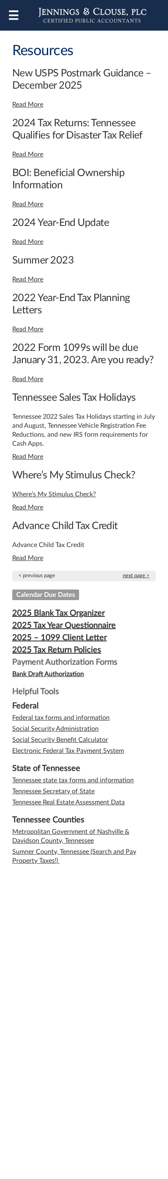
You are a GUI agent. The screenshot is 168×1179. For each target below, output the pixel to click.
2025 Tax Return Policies (56, 650)
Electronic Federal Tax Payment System (68, 751)
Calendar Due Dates (45, 595)
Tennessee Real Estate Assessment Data (68, 802)
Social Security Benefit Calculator (60, 740)
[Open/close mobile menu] (13, 15)
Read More (27, 104)
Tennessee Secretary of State (53, 791)
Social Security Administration (55, 729)
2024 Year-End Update (60, 223)
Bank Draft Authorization (48, 674)
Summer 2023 (43, 260)
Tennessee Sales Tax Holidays (74, 398)
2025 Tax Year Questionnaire (64, 625)
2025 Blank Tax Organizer (58, 613)
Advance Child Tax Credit (65, 526)
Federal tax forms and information (61, 718)
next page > (136, 575)
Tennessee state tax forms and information (73, 780)
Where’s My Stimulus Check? (73, 475)
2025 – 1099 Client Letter (59, 638)
